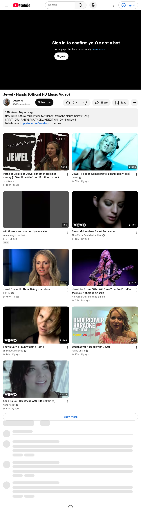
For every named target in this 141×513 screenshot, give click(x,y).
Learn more (98, 49)
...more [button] (56, 123)
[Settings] (113, 5)
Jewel (16, 100)
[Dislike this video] (85, 102)
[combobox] (61, 5)
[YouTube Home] (21, 5)
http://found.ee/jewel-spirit (35, 123)
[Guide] (6, 5)
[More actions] (134, 102)
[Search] (80, 5)
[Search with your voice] (93, 5)
